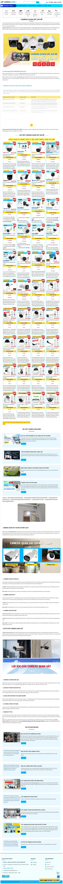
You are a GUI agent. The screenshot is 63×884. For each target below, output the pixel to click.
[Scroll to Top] (58, 876)
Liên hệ (49, 5)
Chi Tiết (42, 112)
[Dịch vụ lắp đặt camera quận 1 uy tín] (16, 5)
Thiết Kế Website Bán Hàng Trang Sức (32, 452)
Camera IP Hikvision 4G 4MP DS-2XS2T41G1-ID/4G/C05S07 (35, 497)
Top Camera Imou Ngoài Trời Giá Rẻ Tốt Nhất (34, 824)
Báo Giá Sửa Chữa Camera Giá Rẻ (30, 751)
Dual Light (15, 139)
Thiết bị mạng (50, 868)
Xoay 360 (36, 139)
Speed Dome (41, 139)
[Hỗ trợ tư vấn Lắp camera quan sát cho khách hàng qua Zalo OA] (58, 872)
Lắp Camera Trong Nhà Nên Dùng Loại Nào (33, 810)
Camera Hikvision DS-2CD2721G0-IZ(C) (15, 497)
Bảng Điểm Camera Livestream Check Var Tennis (35, 468)
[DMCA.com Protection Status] (5, 876)
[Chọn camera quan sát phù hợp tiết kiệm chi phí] (59, 13)
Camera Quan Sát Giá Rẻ (31, 19)
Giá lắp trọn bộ (44, 108)
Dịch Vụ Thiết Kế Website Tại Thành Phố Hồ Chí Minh (36, 435)
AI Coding (46, 139)
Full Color (27, 139)
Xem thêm (23, 443)
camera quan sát (12, 531)
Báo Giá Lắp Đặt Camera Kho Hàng (31, 733)
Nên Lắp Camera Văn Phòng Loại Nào (31, 766)
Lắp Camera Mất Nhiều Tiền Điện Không (32, 780)
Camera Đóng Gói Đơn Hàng (29, 482)
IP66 (50, 139)
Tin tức (48, 864)
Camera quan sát (22, 5)
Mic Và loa (11, 139)
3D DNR (53, 139)
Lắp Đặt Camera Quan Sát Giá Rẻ (32, 135)
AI (30, 139)
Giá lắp (55, 104)
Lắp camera (8, 2)
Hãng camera (31, 5)
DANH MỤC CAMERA (8, 5)
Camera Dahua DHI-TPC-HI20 (38, 499)
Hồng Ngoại (23, 139)
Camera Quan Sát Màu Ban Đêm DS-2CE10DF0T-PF (21, 499)
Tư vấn (45, 5)
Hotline (49, 880)
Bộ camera (39, 5)
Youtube (34, 864)
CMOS (33, 139)
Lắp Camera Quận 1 (7, 858)
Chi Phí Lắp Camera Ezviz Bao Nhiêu (31, 842)
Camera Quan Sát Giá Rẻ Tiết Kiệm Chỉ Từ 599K (12, 129)
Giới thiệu (49, 862)
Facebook (34, 862)
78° (18, 139)
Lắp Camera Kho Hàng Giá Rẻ (29, 796)
